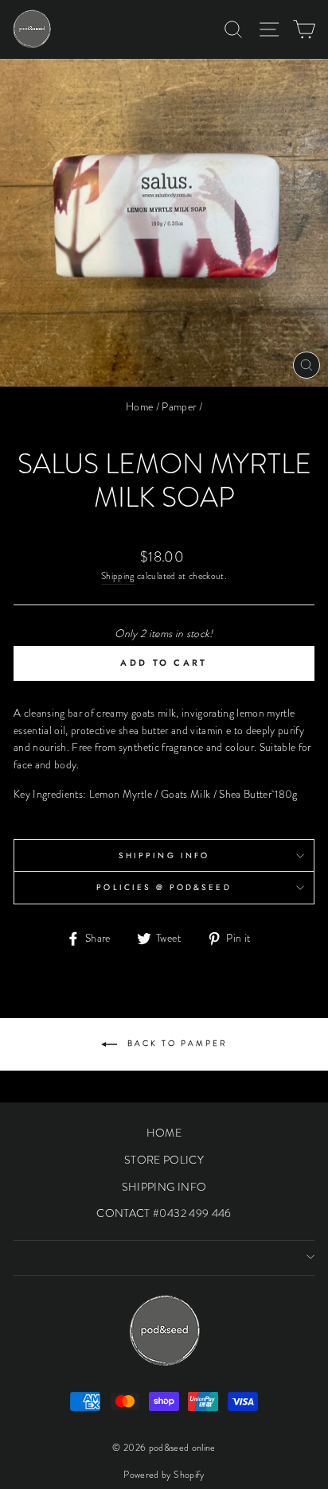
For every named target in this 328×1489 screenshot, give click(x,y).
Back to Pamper (175, 1043)
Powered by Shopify (163, 1475)
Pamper (179, 406)
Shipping (118, 576)
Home (139, 406)
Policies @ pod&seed (163, 887)
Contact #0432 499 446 (163, 1213)
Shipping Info (164, 855)
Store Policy (164, 1160)
